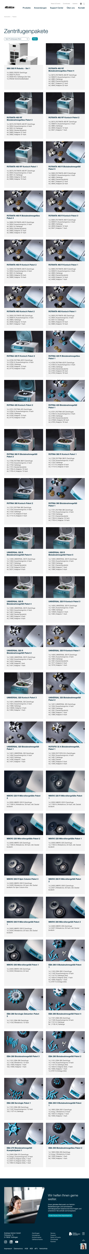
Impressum (8, 1248)
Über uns (71, 7)
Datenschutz (18, 1248)
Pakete (14, 16)
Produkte (27, 7)
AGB (26, 1248)
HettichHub (43, 1248)
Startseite (7, 16)
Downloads (66, 3)
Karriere (75, 3)
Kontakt (81, 7)
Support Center (56, 7)
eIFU (36, 1248)
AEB (31, 1248)
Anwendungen (40, 7)
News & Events (55, 3)
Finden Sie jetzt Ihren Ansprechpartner (60, 1215)
